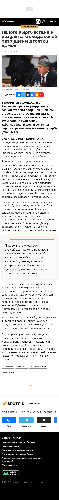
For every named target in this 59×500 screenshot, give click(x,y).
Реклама (30, 441)
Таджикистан (9, 412)
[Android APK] (10, 473)
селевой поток (9, 372)
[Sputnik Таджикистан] (9, 22)
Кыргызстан (22, 366)
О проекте (7, 437)
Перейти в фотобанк (39, 89)
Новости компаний (11, 446)
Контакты (17, 437)
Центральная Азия (38, 366)
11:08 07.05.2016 (10, 51)
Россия (48, 412)
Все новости (8, 366)
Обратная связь (9, 465)
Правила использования (13, 441)
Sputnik (6, 89)
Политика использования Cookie (18, 454)
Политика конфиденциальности (17, 450)
